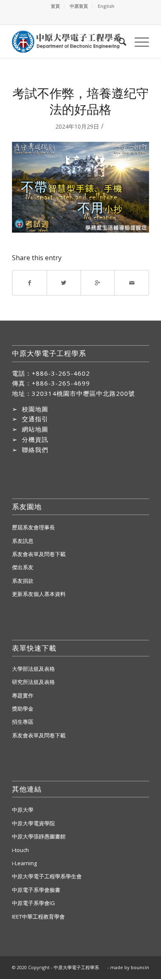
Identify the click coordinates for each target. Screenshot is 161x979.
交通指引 (35, 419)
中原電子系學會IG (33, 903)
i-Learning (24, 863)
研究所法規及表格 (33, 682)
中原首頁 (79, 6)
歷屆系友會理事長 (33, 527)
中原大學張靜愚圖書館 (39, 836)
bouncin (140, 967)
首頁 (55, 6)
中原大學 (22, 809)
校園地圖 (35, 409)
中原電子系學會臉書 (36, 890)
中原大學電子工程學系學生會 (47, 876)
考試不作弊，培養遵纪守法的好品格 (80, 101)
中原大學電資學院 (33, 823)
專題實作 (22, 695)
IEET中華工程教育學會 (38, 916)
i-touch (20, 850)
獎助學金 (22, 708)
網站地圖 (35, 429)
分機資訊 (35, 439)
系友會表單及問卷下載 (39, 554)
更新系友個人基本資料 (39, 594)
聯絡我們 (35, 450)
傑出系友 (22, 567)
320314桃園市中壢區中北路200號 (83, 393)
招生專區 (22, 721)
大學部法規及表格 (33, 668)
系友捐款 (22, 580)
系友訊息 (22, 541)
